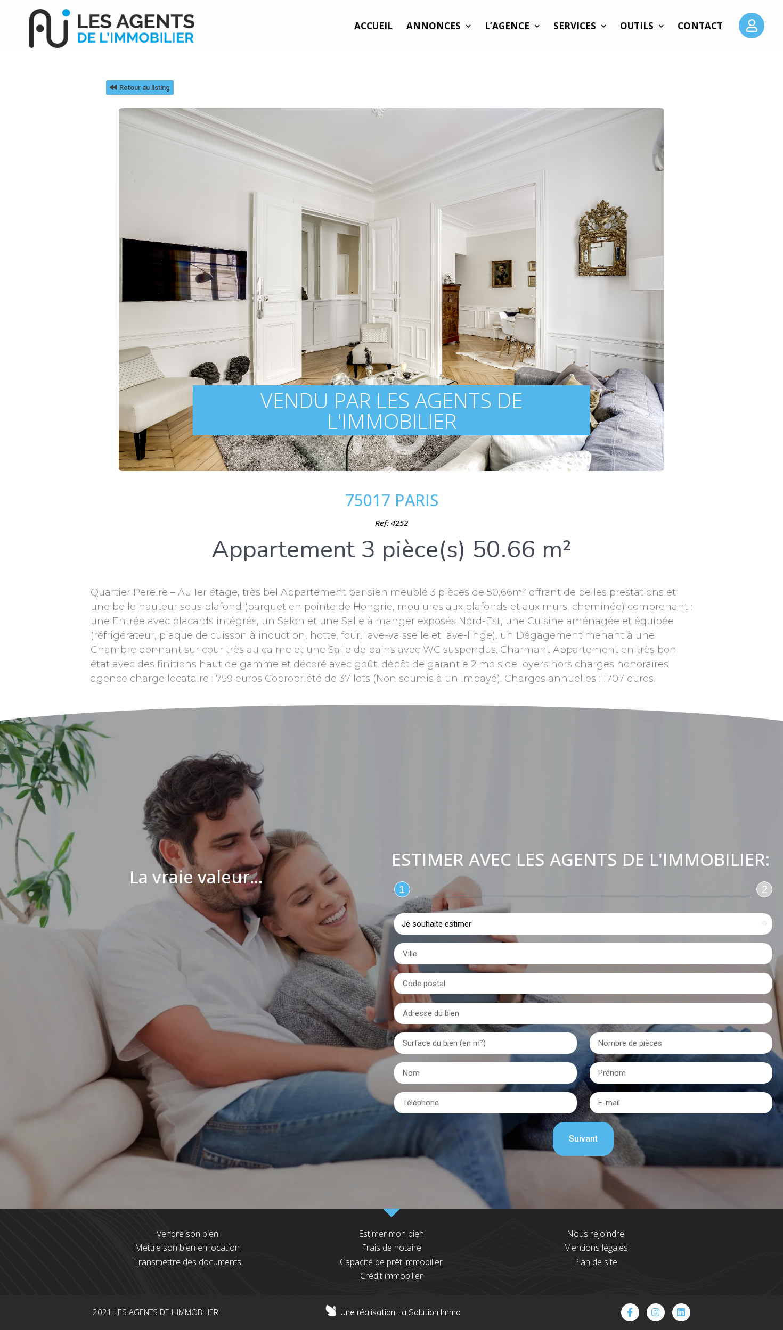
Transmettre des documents (187, 1262)
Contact (700, 26)
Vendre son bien (187, 1234)
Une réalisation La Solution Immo (400, 1312)
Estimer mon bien (391, 1234)
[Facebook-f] (630, 1312)
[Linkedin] (681, 1312)
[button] (140, 87)
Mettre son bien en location (187, 1247)
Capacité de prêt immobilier (391, 1262)
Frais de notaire (391, 1247)
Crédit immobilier (391, 1276)
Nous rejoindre (595, 1234)
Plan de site (595, 1262)
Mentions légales (596, 1247)
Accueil (373, 26)
